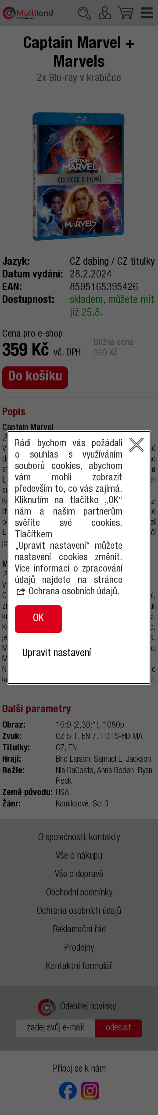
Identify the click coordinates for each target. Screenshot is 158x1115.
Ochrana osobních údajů (73, 592)
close (136, 445)
